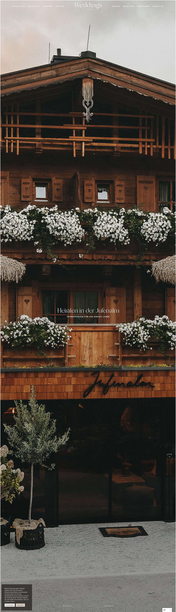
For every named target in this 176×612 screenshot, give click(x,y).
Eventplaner (143, 6)
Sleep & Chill (19, 6)
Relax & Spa (128, 6)
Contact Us (158, 6)
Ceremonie (47, 6)
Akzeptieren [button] (20, 605)
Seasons (116, 6)
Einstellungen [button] (10, 605)
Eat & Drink (34, 6)
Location (59, 6)
